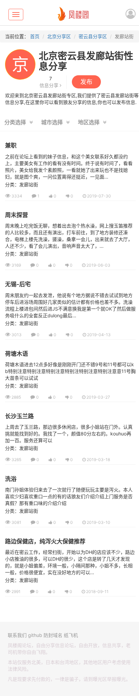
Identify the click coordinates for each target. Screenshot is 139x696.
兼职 (11, 145)
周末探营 (16, 215)
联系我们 (17, 635)
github (35, 635)
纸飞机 (71, 635)
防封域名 (53, 635)
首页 (34, 36)
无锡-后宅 (18, 284)
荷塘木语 (16, 353)
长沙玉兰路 (19, 416)
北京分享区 (59, 36)
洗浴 (11, 479)
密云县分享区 (93, 36)
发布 (86, 81)
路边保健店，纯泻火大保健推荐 (45, 541)
